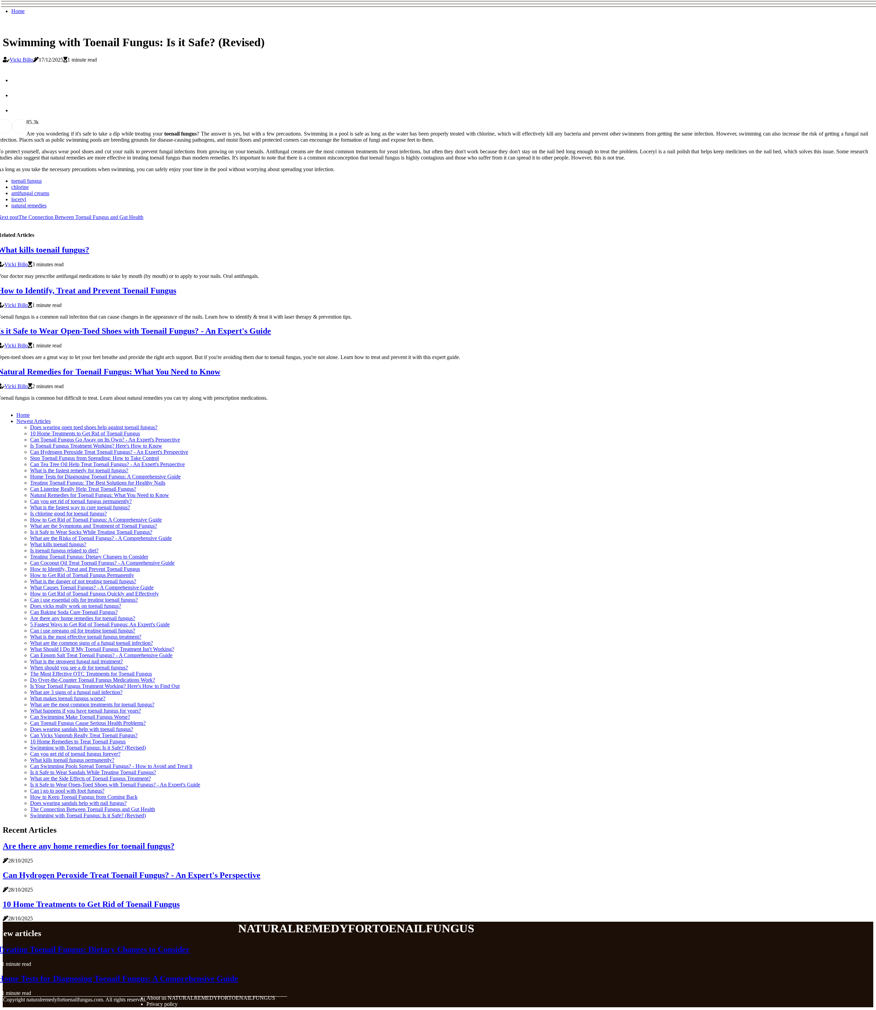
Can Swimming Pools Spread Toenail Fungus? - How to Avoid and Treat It (111, 766)
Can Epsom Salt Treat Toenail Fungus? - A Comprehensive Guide (101, 655)
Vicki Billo (21, 60)
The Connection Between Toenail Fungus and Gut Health (92, 809)
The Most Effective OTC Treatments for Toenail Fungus (91, 674)
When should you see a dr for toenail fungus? (79, 667)
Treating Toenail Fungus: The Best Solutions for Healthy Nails (97, 483)
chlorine (20, 187)
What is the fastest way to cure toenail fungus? (80, 507)
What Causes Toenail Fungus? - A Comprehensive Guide (92, 587)
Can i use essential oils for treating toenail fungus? (84, 600)
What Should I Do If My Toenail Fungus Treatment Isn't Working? (102, 649)
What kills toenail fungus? (58, 544)
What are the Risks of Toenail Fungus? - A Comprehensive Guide (101, 538)
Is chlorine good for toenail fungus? (68, 513)
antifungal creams (30, 193)
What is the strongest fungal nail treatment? (76, 661)
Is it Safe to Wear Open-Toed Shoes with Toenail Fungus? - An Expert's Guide (115, 785)
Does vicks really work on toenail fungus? (75, 606)
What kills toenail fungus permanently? (72, 760)
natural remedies (29, 205)
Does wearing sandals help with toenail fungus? (81, 729)
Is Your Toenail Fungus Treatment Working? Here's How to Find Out (105, 686)
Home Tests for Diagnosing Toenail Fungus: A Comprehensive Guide (105, 477)
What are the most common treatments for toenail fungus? (92, 704)
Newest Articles (33, 421)
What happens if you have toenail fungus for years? (85, 711)
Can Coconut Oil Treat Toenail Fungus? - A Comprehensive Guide (102, 563)
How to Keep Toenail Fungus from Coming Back (84, 797)
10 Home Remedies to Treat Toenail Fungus (78, 741)
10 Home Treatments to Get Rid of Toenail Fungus (85, 433)
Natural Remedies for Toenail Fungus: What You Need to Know (99, 495)
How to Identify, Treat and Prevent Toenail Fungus (85, 569)
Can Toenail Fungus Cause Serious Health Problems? (88, 723)
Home (18, 11)
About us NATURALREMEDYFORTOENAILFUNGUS (210, 998)
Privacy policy (162, 1004)
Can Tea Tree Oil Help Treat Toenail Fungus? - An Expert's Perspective (107, 464)
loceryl (18, 199)
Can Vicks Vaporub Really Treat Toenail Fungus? (84, 735)
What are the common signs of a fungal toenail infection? (91, 643)
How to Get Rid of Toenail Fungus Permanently (82, 575)
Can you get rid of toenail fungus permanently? (81, 501)
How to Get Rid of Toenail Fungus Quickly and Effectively (94, 594)
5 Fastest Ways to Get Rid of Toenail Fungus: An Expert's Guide (100, 624)
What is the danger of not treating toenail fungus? (83, 581)
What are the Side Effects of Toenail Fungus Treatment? (90, 778)
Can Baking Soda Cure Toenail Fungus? (74, 612)
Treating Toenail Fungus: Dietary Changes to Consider (89, 557)
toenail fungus (26, 181)
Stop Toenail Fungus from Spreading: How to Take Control (94, 458)
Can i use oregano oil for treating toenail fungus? (82, 631)
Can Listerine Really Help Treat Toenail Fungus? (83, 489)
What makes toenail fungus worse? (67, 698)
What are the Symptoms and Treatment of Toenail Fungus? (93, 526)
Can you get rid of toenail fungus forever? (75, 754)
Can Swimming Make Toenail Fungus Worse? (80, 717)
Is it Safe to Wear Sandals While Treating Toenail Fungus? (93, 772)
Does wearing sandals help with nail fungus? (78, 803)
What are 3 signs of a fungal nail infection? (76, 692)
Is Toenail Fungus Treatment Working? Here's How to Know (96, 446)
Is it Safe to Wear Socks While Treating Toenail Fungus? (91, 532)
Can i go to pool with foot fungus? (67, 791)
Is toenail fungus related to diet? (64, 550)
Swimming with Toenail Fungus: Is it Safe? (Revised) (88, 748)
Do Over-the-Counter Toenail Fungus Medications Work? (92, 680)
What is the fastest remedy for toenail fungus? (79, 470)
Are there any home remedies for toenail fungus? (82, 618)
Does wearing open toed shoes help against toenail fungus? (93, 427)
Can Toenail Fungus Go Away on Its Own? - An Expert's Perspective (105, 440)
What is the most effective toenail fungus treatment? (85, 637)
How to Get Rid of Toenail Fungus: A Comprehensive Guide (96, 520)
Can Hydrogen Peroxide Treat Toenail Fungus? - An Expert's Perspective (109, 452)
